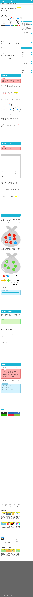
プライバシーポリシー (22, 593)
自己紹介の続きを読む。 (11, 542)
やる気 (23, 70)
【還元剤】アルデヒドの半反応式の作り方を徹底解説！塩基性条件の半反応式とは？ (26, 33)
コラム (23, 72)
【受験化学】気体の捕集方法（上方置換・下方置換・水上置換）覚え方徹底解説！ (26, 42)
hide (11, 58)
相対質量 (8, 250)
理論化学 (23, 54)
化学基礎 (23, 52)
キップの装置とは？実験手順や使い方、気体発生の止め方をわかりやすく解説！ (26, 38)
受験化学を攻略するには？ (4, 593)
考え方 (23, 74)
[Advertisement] (11, 33)
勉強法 (23, 65)
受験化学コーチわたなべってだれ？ (13, 593)
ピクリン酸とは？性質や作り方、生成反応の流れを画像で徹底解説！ (26, 28)
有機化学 (23, 56)
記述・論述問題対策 (24, 63)
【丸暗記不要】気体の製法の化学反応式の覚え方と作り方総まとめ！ (26, 24)
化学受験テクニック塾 (6, 1)
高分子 (23, 61)
